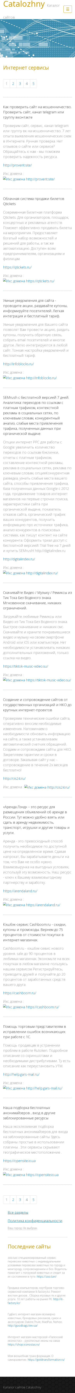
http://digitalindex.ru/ (19, 559)
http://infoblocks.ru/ (18, 364)
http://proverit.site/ (17, 165)
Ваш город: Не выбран (22, 1228)
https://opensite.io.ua (19, 1160)
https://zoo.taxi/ (47, 1276)
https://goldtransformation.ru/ (46, 1359)
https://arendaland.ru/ (20, 891)
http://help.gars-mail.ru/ (21, 1074)
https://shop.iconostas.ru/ (24, 1344)
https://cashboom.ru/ (19, 993)
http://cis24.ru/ (14, 778)
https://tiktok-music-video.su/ (25, 666)
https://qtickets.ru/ (17, 267)
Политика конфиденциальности (35, 1220)
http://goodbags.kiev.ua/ (23, 1325)
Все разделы (18, 1212)
